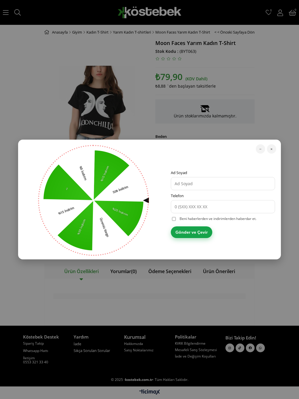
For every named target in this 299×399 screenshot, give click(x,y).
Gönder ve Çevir (191, 232)
